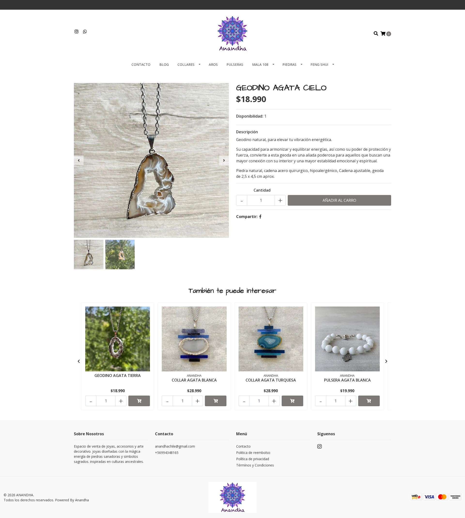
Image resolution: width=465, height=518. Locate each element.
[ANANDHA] (232, 33)
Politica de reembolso (253, 452)
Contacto (141, 64)
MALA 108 (260, 64)
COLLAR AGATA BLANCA (194, 380)
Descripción (247, 132)
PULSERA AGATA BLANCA (347, 380)
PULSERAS (234, 64)
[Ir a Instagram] (76, 31)
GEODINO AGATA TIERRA (117, 375)
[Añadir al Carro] (139, 401)
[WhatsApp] (85, 31)
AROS (213, 64)
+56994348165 (166, 452)
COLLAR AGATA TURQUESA (271, 380)
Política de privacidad (252, 459)
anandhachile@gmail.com (175, 446)
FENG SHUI (319, 64)
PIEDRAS (289, 64)
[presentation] (79, 160)
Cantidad (262, 190)
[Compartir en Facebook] (260, 216)
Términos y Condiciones (255, 465)
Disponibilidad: (249, 116)
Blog (164, 64)
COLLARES (186, 64)
